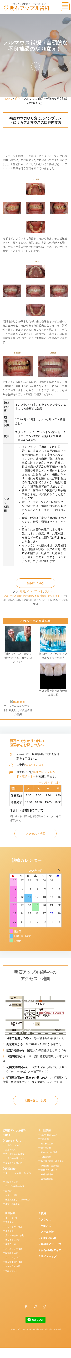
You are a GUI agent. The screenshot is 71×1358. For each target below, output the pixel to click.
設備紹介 (9, 1191)
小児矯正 (9, 1231)
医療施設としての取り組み (17, 1200)
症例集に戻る (35, 583)
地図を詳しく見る (35, 1100)
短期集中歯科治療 (13, 1262)
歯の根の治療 (47, 1144)
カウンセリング (12, 1257)
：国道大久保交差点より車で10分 (36, 1050)
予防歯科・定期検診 (50, 1166)
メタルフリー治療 (13, 1249)
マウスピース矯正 (13, 1227)
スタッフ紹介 (11, 1195)
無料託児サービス (51, 1244)
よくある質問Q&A (13, 1163)
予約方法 (46, 1226)
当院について (11, 1182)
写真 (22, 591)
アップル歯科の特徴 (14, 1154)
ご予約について (12, 1145)
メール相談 (47, 1232)
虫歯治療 (45, 1139)
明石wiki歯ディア (51, 1250)
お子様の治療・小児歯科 (52, 1161)
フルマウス (51, 591)
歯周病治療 (46, 1148)
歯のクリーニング (49, 1170)
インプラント (35, 591)
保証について (11, 1271)
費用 (43, 1213)
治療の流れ (10, 1150)
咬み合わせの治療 (49, 1152)
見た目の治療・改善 (14, 1235)
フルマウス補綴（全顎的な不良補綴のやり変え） (31, 596)
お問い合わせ (48, 1238)
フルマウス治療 (12, 1266)
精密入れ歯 (10, 1244)
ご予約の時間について (15, 1158)
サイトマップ (48, 1256)
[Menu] (65, 6)
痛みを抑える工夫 (49, 1135)
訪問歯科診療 (47, 1179)
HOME (8, 98)
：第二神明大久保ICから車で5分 (34, 1044)
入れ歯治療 (46, 1157)
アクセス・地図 (35, 833)
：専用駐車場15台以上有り (35, 1038)
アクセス (46, 1219)
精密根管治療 (11, 1253)
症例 (18, 98)
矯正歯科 (9, 1222)
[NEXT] (58, 870)
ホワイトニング (12, 1240)
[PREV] (12, 870)
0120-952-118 (34, 764)
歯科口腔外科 (47, 1174)
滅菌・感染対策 (12, 1204)
